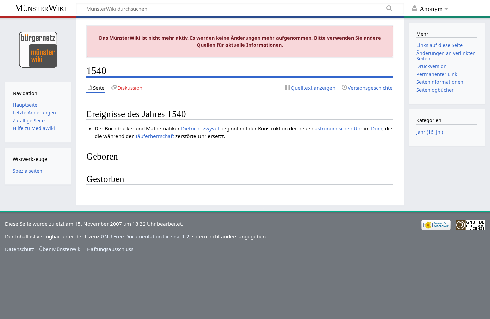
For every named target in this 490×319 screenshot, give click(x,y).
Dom (376, 128)
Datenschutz (19, 249)
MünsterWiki (40, 8)
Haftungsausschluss (110, 249)
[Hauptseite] (38, 49)
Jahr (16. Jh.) (429, 132)
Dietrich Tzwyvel (200, 128)
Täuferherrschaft (154, 136)
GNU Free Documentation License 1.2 (145, 236)
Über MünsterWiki (60, 249)
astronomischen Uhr (338, 128)
